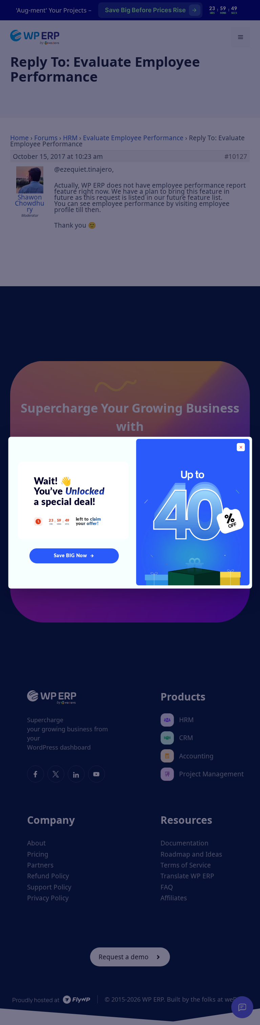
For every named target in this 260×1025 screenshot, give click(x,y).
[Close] (241, 447)
